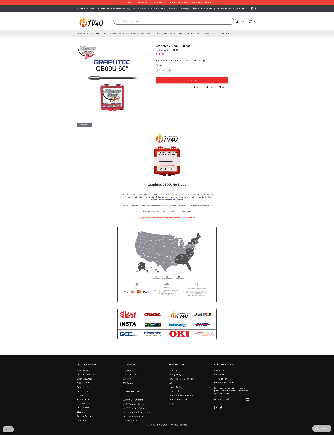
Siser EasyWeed (85, 379)
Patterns (179, 33)
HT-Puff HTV (83, 399)
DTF (125, 33)
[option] (167, 2)
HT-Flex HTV (83, 395)
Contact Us (219, 370)
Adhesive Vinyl (162, 33)
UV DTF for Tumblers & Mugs (137, 412)
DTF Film (127, 379)
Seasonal (225, 33)
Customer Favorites (86, 374)
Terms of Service (222, 379)
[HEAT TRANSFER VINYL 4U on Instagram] (215, 407)
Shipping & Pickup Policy (180, 395)
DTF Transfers (130, 370)
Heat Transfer (111, 33)
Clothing (81, 412)
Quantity (160, 65)
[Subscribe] (247, 399)
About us (172, 370)
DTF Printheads (130, 420)
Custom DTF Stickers (133, 400)
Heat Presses (83, 403)
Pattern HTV (83, 383)
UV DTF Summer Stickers (135, 408)
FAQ (170, 383)
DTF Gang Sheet (130, 374)
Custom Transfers (140, 33)
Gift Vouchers (221, 374)
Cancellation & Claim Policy (182, 379)
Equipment (193, 33)
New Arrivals (85, 33)
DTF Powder (128, 383)
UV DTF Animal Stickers (134, 404)
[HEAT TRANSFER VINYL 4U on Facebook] (220, 407)
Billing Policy (174, 374)
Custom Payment (85, 416)
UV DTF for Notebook (133, 416)
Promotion (210, 33)
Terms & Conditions (178, 399)
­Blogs (171, 403)
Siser (97, 33)
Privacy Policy (175, 387)
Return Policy (175, 391)
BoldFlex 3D (83, 391)
